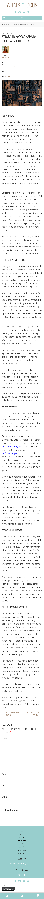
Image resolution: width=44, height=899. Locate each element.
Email (4, 785)
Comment (5, 738)
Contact (22, 847)
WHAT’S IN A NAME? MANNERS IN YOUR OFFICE (12, 714)
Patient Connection (15, 67)
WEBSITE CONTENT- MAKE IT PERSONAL (33, 714)
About (22, 834)
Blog (22, 843)
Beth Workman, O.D (7, 58)
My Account (7, 896)
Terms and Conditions (22, 850)
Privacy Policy (22, 853)
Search (22, 896)
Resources (22, 840)
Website (5, 797)
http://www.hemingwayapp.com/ (13, 453)
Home (5, 24)
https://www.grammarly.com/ (12, 446)
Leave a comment (8, 76)
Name (4, 774)
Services (22, 837)
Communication (11, 24)
